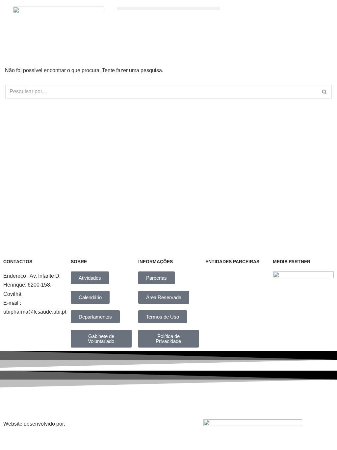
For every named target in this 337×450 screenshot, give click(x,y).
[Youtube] (217, 402)
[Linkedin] (176, 402)
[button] (168, 8)
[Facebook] (96, 402)
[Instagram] (136, 402)
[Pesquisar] (324, 91)
